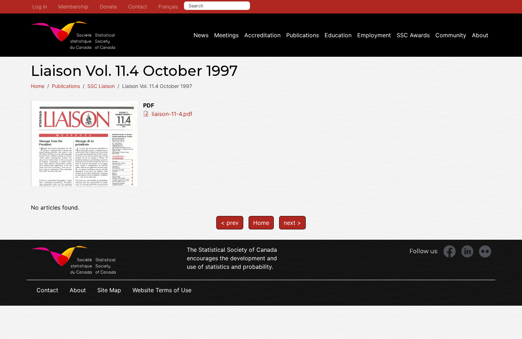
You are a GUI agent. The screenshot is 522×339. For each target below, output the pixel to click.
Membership (73, 7)
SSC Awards (413, 35)
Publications (302, 35)
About (480, 35)
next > (292, 222)
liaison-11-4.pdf (172, 113)
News (201, 35)
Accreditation (262, 35)
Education (338, 35)
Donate (108, 7)
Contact (137, 7)
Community (450, 35)
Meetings (226, 35)
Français (168, 7)
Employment (374, 35)
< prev (230, 222)
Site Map (109, 290)
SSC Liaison (101, 86)
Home (37, 86)
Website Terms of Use (161, 290)
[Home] (73, 35)
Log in (39, 7)
